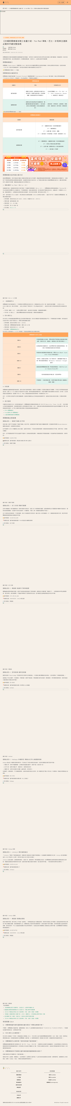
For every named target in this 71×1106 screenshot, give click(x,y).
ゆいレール (13, 207)
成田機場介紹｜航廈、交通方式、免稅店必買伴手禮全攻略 (19, 1016)
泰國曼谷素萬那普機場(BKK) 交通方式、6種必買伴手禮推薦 (19, 1009)
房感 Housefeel (52, 1077)
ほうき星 (12, 523)
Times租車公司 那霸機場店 (11, 412)
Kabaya (12, 781)
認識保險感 (18, 1074)
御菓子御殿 (13, 443)
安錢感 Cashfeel (52, 1079)
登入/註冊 (61, 2)
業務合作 (19, 1097)
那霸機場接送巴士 (14, 329)
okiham (12, 687)
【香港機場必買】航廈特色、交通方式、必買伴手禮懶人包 (19, 1007)
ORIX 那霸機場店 (8, 410)
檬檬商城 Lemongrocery (52, 1082)
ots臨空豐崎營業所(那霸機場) (11, 414)
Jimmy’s (12, 869)
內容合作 (19, 1095)
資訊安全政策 (19, 1084)
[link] (35, 163)
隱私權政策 (18, 1082)
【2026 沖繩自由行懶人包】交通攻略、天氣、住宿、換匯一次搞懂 (21, 1011)
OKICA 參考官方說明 (38, 194)
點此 (18, 70)
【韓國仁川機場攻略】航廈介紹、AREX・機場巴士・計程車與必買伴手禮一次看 (24, 1014)
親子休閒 (5, 8)
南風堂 (11, 601)
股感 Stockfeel (52, 1074)
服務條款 (19, 1079)
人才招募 (19, 1077)
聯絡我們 (19, 1087)
